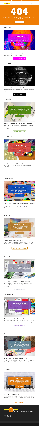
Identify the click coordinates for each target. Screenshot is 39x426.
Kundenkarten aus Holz (19, 108)
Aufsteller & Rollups (19, 303)
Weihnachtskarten (19, 225)
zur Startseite (19, 22)
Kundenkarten (19, 145)
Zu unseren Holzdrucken (19, 131)
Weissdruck (19, 72)
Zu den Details (19, 44)
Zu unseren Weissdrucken (19, 94)
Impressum (11, 422)
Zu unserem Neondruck (19, 58)
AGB (19, 422)
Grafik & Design (19, 343)
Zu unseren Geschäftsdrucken (19, 211)
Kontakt (23, 422)
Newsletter (19, 379)
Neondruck (19, 36)
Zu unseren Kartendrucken (19, 170)
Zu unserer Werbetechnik (19, 325)
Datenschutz (16, 422)
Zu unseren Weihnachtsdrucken (19, 248)
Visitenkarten (19, 187)
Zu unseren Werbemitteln (19, 289)
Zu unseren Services (19, 365)
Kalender (19, 266)
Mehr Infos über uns (19, 402)
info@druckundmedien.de (10, 417)
